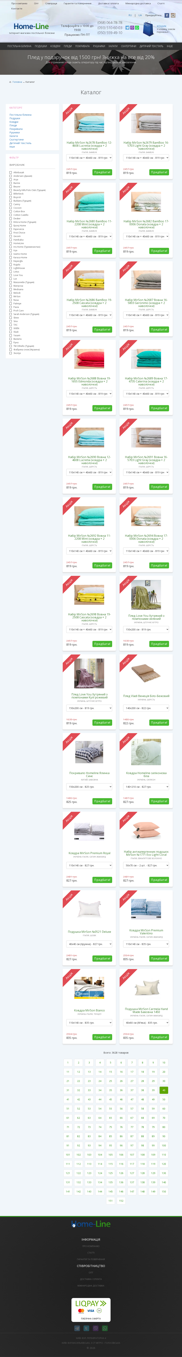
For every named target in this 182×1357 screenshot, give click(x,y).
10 (163, 1062)
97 (131, 1145)
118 (142, 1164)
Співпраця (51, 3)
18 (142, 1071)
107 (132, 1154)
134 (100, 1182)
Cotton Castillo (21, 214)
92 (78, 1145)
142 (78, 1191)
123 (89, 1173)
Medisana (18, 289)
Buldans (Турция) (22, 200)
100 (164, 1145)
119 (153, 1164)
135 (110, 1182)
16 (121, 1071)
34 (99, 1090)
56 (121, 1108)
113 (89, 1164)
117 (132, 1164)
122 (78, 1173)
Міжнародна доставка (138, 3)
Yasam (17, 335)
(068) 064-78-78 (110, 22)
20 (163, 1071)
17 (131, 1071)
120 (164, 1164)
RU (130, 15)
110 (164, 1154)
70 (163, 1117)
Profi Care (19, 310)
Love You (18, 275)
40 (163, 1090)
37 (131, 1090)
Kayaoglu (18, 261)
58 (142, 1108)
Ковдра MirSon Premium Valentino (146, 931)
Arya (16, 179)
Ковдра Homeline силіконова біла (146, 774)
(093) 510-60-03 (110, 27)
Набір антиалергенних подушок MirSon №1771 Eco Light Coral (146, 853)
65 (110, 1117)
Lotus (16, 271)
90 (163, 1136)
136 (121, 1182)
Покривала (82, 46)
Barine (17, 183)
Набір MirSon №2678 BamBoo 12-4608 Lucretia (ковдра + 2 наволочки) (89, 146)
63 (89, 1117)
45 (110, 1099)
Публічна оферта (91, 1318)
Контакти (16, 8)
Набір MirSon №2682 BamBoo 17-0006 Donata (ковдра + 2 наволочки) (146, 224)
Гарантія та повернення (77, 3)
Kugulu (17, 264)
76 (121, 1127)
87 (131, 1136)
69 (153, 1117)
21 (67, 1081)
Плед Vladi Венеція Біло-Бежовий (146, 696)
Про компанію (19, 3)
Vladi (16, 331)
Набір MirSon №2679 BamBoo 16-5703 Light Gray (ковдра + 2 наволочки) (146, 146)
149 (153, 1191)
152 (121, 1200)
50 (163, 1099)
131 (68, 1182)
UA (140, 15)
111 (68, 1164)
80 (163, 1127)
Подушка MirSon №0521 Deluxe (89, 932)
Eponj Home (20, 225)
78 (142, 1127)
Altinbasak (19, 172)
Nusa (16, 299)
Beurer (17, 186)
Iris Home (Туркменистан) (27, 246)
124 (100, 1173)
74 (99, 1127)
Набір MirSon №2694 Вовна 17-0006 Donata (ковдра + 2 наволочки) (146, 539)
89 (153, 1136)
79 (153, 1127)
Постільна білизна (19, 46)
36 (121, 1090)
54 (99, 1108)
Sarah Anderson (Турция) (26, 314)
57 (131, 1108)
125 (110, 1173)
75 (110, 1127)
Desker (17, 218)
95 (110, 1145)
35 (110, 1090)
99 (153, 1145)
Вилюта (18, 338)
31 (67, 1090)
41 (67, 1099)
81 (67, 1136)
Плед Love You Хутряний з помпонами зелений (146, 617)
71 (67, 1127)
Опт (36, 3)
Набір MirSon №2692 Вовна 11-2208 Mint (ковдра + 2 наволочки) (89, 539)
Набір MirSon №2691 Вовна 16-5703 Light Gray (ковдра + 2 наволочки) (146, 460)
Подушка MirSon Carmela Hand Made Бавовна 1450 (146, 1010)
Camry (17, 204)
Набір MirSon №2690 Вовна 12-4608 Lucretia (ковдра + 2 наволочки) (89, 460)
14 (99, 1071)
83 (89, 1136)
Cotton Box (19, 211)
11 (67, 1071)
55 (110, 1108)
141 (68, 1191)
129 (153, 1173)
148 (142, 1191)
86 (121, 1136)
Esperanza (19, 229)
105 (110, 1154)
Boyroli (17, 197)
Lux (15, 278)
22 (78, 1081)
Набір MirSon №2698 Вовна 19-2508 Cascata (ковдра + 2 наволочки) (89, 617)
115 (110, 1164)
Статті (161, 3)
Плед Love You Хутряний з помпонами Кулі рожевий (89, 695)
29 (153, 1081)
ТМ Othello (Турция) (24, 346)
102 (78, 1154)
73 (89, 1127)
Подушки (41, 46)
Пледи (68, 46)
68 (142, 1117)
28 (142, 1081)
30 (163, 1081)
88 (142, 1136)
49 (153, 1099)
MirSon (17, 296)
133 (89, 1182)
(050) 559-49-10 (110, 32)
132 (78, 1182)
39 (153, 1090)
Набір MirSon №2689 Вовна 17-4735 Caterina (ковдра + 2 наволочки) (146, 381)
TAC (16, 324)
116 (121, 1164)
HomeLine (19, 243)
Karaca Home (20, 257)
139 (153, 1182)
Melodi (17, 292)
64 (99, 1117)
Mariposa (18, 285)
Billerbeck (18, 193)
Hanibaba (18, 239)
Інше (170, 46)
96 (121, 1145)
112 (78, 1164)
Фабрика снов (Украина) (27, 349)
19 (153, 1071)
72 (78, 1127)
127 (132, 1173)
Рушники (99, 46)
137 (132, 1182)
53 (89, 1108)
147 (132, 1191)
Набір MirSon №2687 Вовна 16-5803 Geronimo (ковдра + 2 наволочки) (146, 303)
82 (78, 1136)
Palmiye (17, 303)
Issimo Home (20, 253)
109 (153, 1154)
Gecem (17, 236)
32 (78, 1090)
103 (89, 1154)
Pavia (16, 307)
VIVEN (16, 328)
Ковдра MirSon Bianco (89, 1010)
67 (131, 1117)
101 (68, 1154)
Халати (113, 46)
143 (89, 1191)
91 (67, 1145)
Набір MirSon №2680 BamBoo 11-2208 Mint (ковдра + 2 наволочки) (89, 224)
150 (164, 1191)
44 (99, 1099)
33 (89, 1090)
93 (89, 1145)
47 (131, 1099)
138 (142, 1182)
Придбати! (102, 172)
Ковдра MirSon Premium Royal (89, 853)
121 (68, 1173)
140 (164, 1182)
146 (121, 1191)
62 (78, 1117)
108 (142, 1154)
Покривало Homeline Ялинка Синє (89, 774)
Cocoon (18, 207)
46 (121, 1099)
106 (121, 1154)
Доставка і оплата (108, 3)
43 (89, 1099)
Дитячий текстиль (151, 46)
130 (164, 1173)
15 (110, 1071)
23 (89, 1081)
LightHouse (19, 268)
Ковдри (55, 46)
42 (78, 1099)
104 (100, 1154)
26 (121, 1081)
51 (67, 1108)
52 (78, 1108)
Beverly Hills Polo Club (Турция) (30, 190)
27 (131, 1081)
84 (99, 1136)
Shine (16, 317)
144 (100, 1191)
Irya (15, 250)
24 (99, 1081)
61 (67, 1117)
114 (100, 1164)
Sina (16, 321)
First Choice (19, 232)
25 (110, 1081)
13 (89, 1071)
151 (110, 1200)
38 (142, 1090)
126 (121, 1173)
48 (142, 1099)
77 (131, 1127)
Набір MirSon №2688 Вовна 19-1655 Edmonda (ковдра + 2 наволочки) (89, 381)
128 (142, 1173)
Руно (16, 342)
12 (78, 1071)
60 (163, 1108)
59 (153, 1108)
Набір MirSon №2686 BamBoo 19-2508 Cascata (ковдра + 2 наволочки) (89, 303)
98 (142, 1145)
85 (110, 1136)
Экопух (17, 353)
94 (99, 1145)
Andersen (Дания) (23, 175)
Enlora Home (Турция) (25, 222)
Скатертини (128, 46)
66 (121, 1117)
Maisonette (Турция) (24, 282)
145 (110, 1191)
